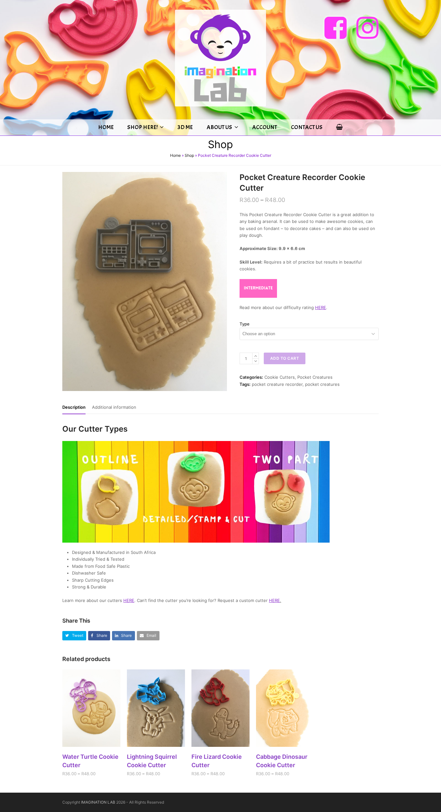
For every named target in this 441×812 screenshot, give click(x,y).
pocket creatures (322, 384)
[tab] (74, 407)
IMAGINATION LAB (98, 802)
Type (245, 323)
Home (175, 155)
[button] (74, 635)
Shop (189, 155)
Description (74, 407)
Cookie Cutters (279, 377)
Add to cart (284, 358)
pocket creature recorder (277, 384)
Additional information (114, 407)
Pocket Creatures (315, 377)
